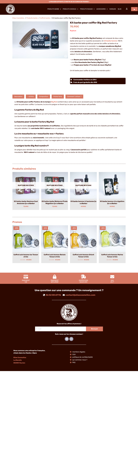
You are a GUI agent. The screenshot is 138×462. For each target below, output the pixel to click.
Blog (119, 9)
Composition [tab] (43, 96)
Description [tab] (18, 96)
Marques (112, 9)
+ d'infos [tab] (31, 96)
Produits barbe (53, 9)
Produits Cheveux (69, 9)
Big (52, 102)
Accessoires (101, 9)
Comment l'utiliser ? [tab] (74, 96)
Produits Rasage (86, 9)
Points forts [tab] (57, 96)
